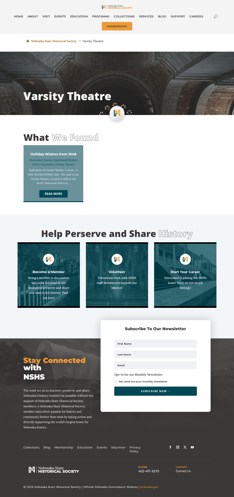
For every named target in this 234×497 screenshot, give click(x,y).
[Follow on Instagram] (178, 447)
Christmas (35, 160)
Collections (31, 447)
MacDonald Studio (65, 160)
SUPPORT (181, 467)
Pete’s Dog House (43, 164)
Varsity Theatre (65, 164)
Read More (53, 194)
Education (85, 447)
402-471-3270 (148, 471)
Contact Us (183, 471)
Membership (63, 447)
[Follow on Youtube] (192, 447)
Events (102, 447)
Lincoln (48, 160)
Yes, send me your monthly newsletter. (143, 381)
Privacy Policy (135, 449)
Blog (47, 447)
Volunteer (118, 447)
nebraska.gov (149, 487)
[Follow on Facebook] (170, 447)
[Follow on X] (185, 447)
